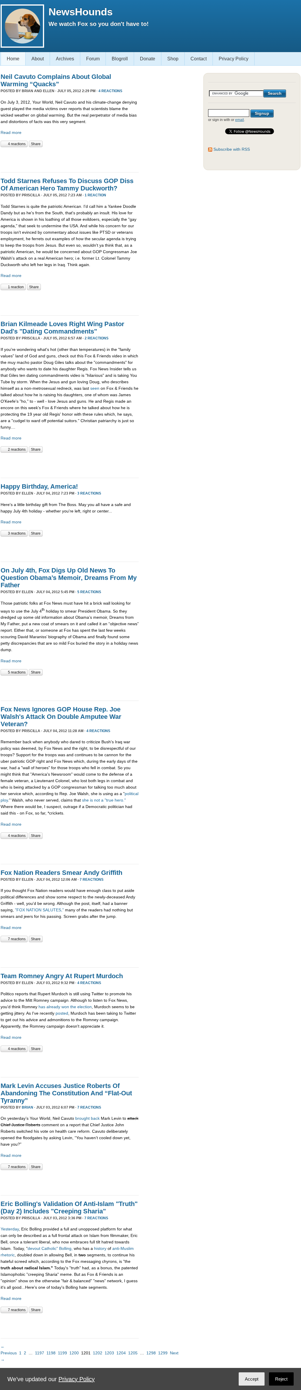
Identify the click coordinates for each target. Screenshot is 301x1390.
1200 (74, 1353)
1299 (163, 1353)
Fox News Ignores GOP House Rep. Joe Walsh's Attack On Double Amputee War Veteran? (61, 717)
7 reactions (91, 880)
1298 (151, 1353)
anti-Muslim (123, 1248)
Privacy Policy (233, 58)
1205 (133, 1353)
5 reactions (89, 592)
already (53, 1006)
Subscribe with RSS (231, 149)
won (65, 1006)
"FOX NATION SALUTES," (39, 910)
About (37, 58)
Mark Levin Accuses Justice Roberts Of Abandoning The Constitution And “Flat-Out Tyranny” (66, 1093)
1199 (62, 1353)
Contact (198, 58)
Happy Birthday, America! (39, 486)
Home (13, 58)
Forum (93, 58)
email (239, 120)
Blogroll (120, 58)
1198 (51, 1353)
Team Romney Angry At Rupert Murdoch (62, 976)
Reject (281, 1378)
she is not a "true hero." (104, 800)
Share (36, 144)
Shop (172, 58)
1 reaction (95, 195)
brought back (87, 1118)
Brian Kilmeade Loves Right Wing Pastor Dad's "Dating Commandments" (62, 327)
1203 (109, 1353)
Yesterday (10, 1229)
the (73, 1006)
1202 (97, 1353)
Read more (11, 132)
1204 (121, 1353)
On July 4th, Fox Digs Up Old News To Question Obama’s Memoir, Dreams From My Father (69, 578)
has (42, 1006)
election (84, 1006)
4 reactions (110, 91)
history (100, 1248)
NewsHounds (81, 11)
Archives (65, 58)
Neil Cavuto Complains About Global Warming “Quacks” (56, 80)
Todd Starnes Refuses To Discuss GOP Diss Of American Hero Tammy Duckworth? (67, 184)
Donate (147, 58)
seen (94, 388)
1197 (39, 1353)
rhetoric (8, 1255)
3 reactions (89, 493)
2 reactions (96, 338)
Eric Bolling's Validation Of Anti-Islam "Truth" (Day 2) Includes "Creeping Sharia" (69, 1207)
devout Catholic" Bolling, (50, 1248)
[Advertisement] (69, 159)
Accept (251, 1378)
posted (62, 1013)
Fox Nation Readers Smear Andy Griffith (61, 872)
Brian (27, 1107)
